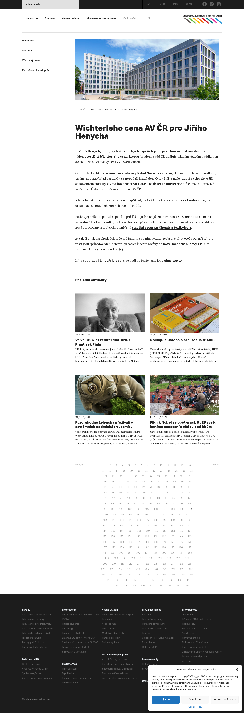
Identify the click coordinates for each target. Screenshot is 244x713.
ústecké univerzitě (167, 184)
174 (173, 541)
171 (147, 541)
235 (138, 574)
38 (181, 476)
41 (113, 481)
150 (156, 530)
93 (143, 503)
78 (121, 498)
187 (189, 547)
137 (138, 525)
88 (105, 503)
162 (164, 536)
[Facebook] (204, 4)
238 (164, 574)
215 (156, 563)
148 (139, 530)
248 (161, 580)
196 (173, 552)
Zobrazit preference (225, 699)
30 (121, 476)
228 (173, 569)
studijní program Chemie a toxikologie (161, 227)
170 (139, 541)
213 (139, 563)
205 (160, 558)
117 (154, 514)
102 (121, 509)
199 (107, 558)
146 (122, 530)
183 (155, 547)
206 (169, 558)
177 (105, 547)
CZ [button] (148, 4)
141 (172, 525)
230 (191, 569)
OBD (162, 4)
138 (147, 525)
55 (128, 487)
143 (189, 525)
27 (191, 470)
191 (129, 552)
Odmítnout (195, 699)
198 (190, 552)
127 (147, 519)
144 (104, 530)
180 (130, 547)
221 (112, 569)
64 (105, 492)
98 (181, 503)
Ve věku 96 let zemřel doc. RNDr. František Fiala (103, 342)
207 (178, 558)
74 (181, 492)
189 (112, 552)
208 (187, 558)
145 (113, 530)
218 (181, 563)
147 (130, 530)
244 (125, 580)
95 (158, 503)
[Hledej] (149, 18)
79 (128, 498)
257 (151, 585)
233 (120, 574)
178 (113, 547)
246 (143, 580)
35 (158, 476)
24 (169, 470)
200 (116, 558)
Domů (82, 109)
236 (147, 574)
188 (104, 552)
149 (148, 530)
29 (113, 476)
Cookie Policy (195, 707)
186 (181, 547)
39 (188, 476)
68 (136, 492)
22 (154, 470)
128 (156, 519)
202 (133, 558)
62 (181, 487)
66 (120, 492)
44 (135, 481)
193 (147, 552)
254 (125, 585)
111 (106, 514)
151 (164, 530)
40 (105, 481)
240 (182, 574)
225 (147, 569)
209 (105, 563)
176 (189, 541)
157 (121, 536)
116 (146, 514)
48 (166, 481)
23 (161, 470)
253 (116, 585)
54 (120, 487)
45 (143, 481)
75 (189, 492)
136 (130, 525)
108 (173, 509)
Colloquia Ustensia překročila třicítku (183, 340)
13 (182, 465)
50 (182, 481)
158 (130, 536)
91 (128, 503)
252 (107, 585)
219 (189, 563)
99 (189, 503)
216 (164, 563)
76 (105, 498)
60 (166, 487)
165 (190, 536)
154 (190, 530)
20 (139, 470)
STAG (189, 4)
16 (110, 470)
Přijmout (166, 699)
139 (155, 525)
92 (135, 503)
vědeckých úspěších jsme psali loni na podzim (157, 151)
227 (164, 569)
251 (187, 580)
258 (160, 585)
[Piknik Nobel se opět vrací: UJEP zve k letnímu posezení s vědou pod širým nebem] (185, 395)
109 (182, 509)
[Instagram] (212, 4)
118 (163, 514)
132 (189, 519)
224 (138, 569)
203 (142, 558)
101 (112, 509)
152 (173, 530)
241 (191, 574)
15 (103, 470)
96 (166, 503)
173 (164, 541)
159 (138, 536)
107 (164, 509)
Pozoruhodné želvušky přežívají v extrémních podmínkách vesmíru (104, 424)
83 (158, 498)
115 (138, 514)
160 (147, 536)
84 (166, 498)
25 (176, 470)
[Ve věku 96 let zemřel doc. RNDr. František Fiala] (110, 313)
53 (113, 487)
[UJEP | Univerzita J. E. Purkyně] (202, 21)
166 (105, 541)
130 (173, 519)
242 (107, 580)
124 (122, 519)
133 (104, 525)
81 (144, 498)
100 (104, 509)
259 (169, 585)
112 (114, 514)
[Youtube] (219, 4)
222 (120, 569)
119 (171, 514)
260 (178, 585)
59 (158, 487)
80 (136, 498)
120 (179, 514)
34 (151, 476)
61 (174, 487)
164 (181, 536)
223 (129, 569)
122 (105, 519)
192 (138, 552)
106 (156, 509)
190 (121, 552)
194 (155, 552)
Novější (79, 464)
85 (173, 498)
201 (124, 558)
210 (114, 563)
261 (187, 585)
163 (172, 536)
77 (113, 498)
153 (181, 530)
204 (151, 558)
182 (147, 547)
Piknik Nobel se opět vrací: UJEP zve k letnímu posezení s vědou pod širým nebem (182, 426)
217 (173, 563)
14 (189, 465)
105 (147, 509)
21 (146, 470)
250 (179, 580)
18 (124, 470)
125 (130, 519)
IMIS (175, 4)
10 (161, 465)
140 (164, 525)
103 (130, 509)
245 (134, 580)
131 (181, 519)
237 (156, 574)
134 (113, 525)
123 (113, 519)
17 (117, 470)
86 (181, 498)
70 (152, 492)
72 (166, 492)
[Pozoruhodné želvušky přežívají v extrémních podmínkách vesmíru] (110, 395)
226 (156, 569)
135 (121, 525)
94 (150, 503)
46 (151, 481)
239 (173, 574)
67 (128, 492)
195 (164, 552)
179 (122, 547)
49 (174, 481)
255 (134, 585)
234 (129, 574)
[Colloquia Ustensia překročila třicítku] (185, 313)
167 (113, 541)
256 (143, 585)
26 (184, 470)
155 (104, 536)
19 (131, 470)
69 (144, 492)
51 (190, 481)
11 (168, 465)
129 (164, 519)
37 (173, 476)
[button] (237, 669)
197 (181, 552)
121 (187, 514)
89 (112, 503)
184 (164, 547)
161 (155, 536)
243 (116, 580)
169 (131, 541)
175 (181, 541)
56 (135, 487)
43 (128, 481)
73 (174, 492)
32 (136, 476)
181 (138, 547)
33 (143, 476)
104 (138, 509)
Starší (216, 464)
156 (113, 536)
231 (103, 574)
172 (156, 541)
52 (105, 487)
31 (128, 476)
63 (189, 487)
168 (122, 541)
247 (152, 580)
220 (103, 569)
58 (151, 487)
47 (159, 481)
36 (166, 476)
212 (130, 563)
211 (122, 563)
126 (139, 519)
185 (172, 547)
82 (151, 498)
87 (189, 498)
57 (143, 487)
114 (130, 514)
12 (175, 465)
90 (120, 503)
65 (113, 492)
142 (181, 525)
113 (122, 514)
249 (170, 580)
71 (159, 492)
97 (174, 503)
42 (120, 481)
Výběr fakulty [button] (33, 4)
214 (147, 563)
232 (112, 574)
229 (182, 569)
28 (105, 476)
